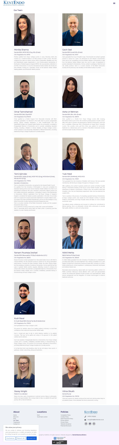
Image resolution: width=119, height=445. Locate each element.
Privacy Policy (64, 422)
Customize (10, 438)
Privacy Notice (65, 420)
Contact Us (16, 424)
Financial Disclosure (66, 425)
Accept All (32, 438)
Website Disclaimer (66, 424)
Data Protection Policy (67, 418)
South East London (42, 417)
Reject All (21, 438)
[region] (21, 433)
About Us (15, 417)
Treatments (16, 422)
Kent (38, 415)
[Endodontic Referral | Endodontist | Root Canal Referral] (14, 3)
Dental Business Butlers (79, 435)
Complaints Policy (66, 415)
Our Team (16, 420)
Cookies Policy (65, 417)
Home (15, 415)
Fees (14, 418)
